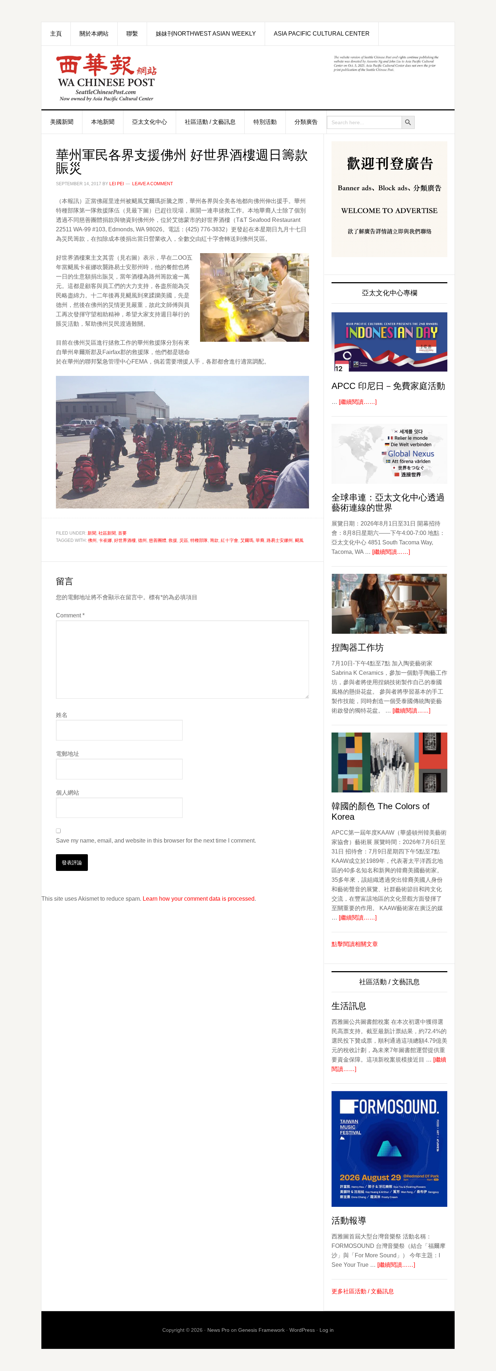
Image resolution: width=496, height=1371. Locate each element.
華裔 (260, 540)
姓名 (62, 715)
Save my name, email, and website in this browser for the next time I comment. (156, 840)
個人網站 (67, 793)
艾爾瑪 (246, 540)
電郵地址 (67, 754)
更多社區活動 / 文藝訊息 (363, 1291)
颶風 (299, 540)
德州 (142, 540)
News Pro (218, 1330)
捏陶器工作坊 (358, 647)
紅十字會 (229, 540)
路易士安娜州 (280, 540)
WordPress (302, 1330)
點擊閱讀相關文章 (355, 944)
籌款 (214, 540)
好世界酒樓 (125, 540)
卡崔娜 (105, 540)
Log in (327, 1330)
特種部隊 (199, 540)
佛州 (92, 540)
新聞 (92, 533)
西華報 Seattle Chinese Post (123, 77)
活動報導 (349, 1220)
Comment (70, 615)
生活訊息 (349, 1006)
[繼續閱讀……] (358, 402)
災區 (183, 540)
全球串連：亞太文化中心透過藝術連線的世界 (388, 502)
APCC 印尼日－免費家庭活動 (388, 386)
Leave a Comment (152, 183)
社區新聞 (107, 533)
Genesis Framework (261, 1330)
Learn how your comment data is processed (199, 899)
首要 (122, 533)
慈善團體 (157, 540)
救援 (172, 540)
